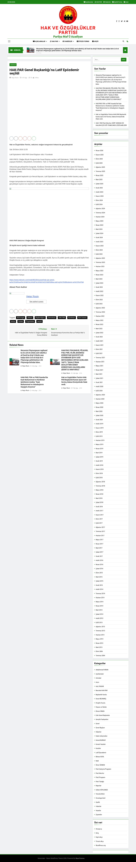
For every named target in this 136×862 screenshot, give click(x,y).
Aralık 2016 (99, 560)
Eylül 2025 (99, 163)
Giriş (97, 833)
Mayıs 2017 (99, 540)
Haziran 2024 (100, 217)
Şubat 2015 (99, 581)
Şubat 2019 (99, 457)
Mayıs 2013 (99, 639)
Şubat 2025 (99, 184)
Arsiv (97, 682)
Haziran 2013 (100, 635)
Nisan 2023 (99, 275)
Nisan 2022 (99, 324)
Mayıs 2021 (99, 366)
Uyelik (98, 802)
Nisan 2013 (99, 643)
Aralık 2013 (99, 618)
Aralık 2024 (99, 192)
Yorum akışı (100, 841)
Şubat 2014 (99, 614)
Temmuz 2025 (100, 171)
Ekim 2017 (99, 519)
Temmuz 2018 (100, 486)
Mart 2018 (99, 498)
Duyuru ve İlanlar (101, 707)
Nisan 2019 (99, 449)
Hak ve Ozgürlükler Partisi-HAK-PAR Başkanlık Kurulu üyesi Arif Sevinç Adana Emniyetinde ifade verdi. (111, 117)
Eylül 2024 (99, 204)
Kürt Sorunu (82, 318)
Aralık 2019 (99, 424)
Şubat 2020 (99, 415)
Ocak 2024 (99, 237)
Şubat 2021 (99, 378)
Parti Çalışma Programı (103, 769)
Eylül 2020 (99, 391)
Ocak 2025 (99, 188)
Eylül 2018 (99, 478)
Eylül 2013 (99, 622)
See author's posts (36, 302)
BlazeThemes (80, 858)
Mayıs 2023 (99, 271)
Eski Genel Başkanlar (103, 715)
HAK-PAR (99, 2)
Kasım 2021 (99, 345)
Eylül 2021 (99, 353)
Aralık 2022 (99, 291)
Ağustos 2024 (100, 208)
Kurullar (98, 748)
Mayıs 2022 (99, 320)
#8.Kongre (20, 318)
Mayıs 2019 (99, 444)
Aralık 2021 (99, 341)
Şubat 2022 (99, 333)
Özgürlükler (30, 321)
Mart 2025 (99, 179)
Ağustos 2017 (100, 527)
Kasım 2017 (99, 515)
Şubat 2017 (99, 552)
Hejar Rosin (15, 78)
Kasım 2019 (99, 428)
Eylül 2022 (99, 304)
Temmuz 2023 (100, 262)
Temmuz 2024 (100, 213)
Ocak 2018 (99, 506)
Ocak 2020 (99, 420)
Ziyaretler (99, 815)
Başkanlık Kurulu (101, 695)
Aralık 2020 (99, 386)
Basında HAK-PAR (101, 690)
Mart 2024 (99, 229)
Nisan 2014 (99, 606)
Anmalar (98, 678)
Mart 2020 (99, 411)
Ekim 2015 (99, 573)
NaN (97, 761)
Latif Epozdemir (101, 752)
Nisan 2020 (99, 407)
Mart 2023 (99, 279)
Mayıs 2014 (99, 602)
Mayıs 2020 (99, 403)
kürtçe (13, 321)
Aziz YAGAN (100, 686)
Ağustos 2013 (100, 626)
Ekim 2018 (99, 473)
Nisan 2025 (99, 175)
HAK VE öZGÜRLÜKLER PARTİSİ (68, 30)
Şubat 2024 (99, 233)
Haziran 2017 (100, 535)
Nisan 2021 (99, 370)
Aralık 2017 (99, 511)
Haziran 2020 (100, 399)
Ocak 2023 (99, 287)
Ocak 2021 (99, 382)
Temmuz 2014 (100, 593)
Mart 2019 (99, 453)
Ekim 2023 (99, 250)
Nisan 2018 (99, 494)
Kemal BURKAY (101, 740)
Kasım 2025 (99, 155)
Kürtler (20, 321)
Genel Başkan (100, 728)
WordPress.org (101, 845)
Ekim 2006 (99, 651)
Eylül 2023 (99, 254)
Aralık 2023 (99, 242)
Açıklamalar (89, 2)
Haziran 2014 (100, 598)
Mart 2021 (99, 374)
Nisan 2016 (99, 564)
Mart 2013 (99, 647)
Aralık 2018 (99, 465)
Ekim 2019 (99, 432)
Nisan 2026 (99, 150)
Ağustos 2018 (100, 482)
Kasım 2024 (99, 196)
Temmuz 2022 (100, 312)
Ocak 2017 (99, 556)
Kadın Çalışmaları (101, 736)
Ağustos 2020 (100, 395)
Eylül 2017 (99, 523)
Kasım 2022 (99, 295)
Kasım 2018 (99, 469)
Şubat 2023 (99, 283)
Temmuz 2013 (100, 631)
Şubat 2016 (99, 569)
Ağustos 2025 (100, 167)
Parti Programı (100, 777)
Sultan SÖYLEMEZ (102, 790)
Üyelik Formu (118, 2)
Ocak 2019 (99, 461)
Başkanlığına (40, 318)
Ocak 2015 (99, 585)
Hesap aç (99, 829)
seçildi (39, 321)
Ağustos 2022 (100, 308)
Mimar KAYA (100, 757)
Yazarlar (98, 810)
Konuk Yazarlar (101, 744)
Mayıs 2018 (99, 490)
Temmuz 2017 (100, 531)
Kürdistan (71, 318)
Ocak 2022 (99, 337)
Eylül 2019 (99, 436)
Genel (97, 724)
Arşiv (127, 2)
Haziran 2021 (100, 362)
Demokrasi (51, 318)
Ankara (29, 318)
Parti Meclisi (100, 773)
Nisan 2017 (99, 544)
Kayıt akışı (99, 837)
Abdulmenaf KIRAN (102, 670)
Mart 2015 (99, 577)
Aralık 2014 (99, 589)
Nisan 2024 (99, 225)
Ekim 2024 (99, 200)
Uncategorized (100, 798)
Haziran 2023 (100, 266)
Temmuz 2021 (100, 358)
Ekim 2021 (99, 349)
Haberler (108, 2)
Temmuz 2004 (100, 655)
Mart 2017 (99, 548)
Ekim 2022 (99, 300)
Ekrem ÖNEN (100, 711)
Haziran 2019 (100, 440)
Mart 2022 (99, 329)
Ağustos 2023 (100, 258)
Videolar (98, 806)
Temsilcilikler (100, 794)
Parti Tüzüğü (100, 781)
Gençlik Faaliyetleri (102, 719)
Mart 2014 (99, 610)
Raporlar (98, 786)
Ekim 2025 (99, 159)
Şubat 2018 (99, 502)
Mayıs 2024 (99, 221)
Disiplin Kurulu (100, 703)
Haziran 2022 (100, 316)
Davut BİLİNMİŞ (101, 699)
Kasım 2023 (99, 246)
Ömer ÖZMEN (100, 765)
